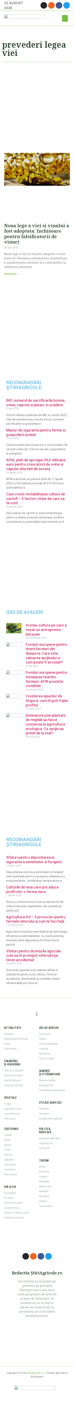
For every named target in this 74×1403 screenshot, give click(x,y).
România (9, 1034)
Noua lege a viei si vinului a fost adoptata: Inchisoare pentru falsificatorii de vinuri (36, 233)
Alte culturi (10, 1118)
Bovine (7, 1144)
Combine (44, 1113)
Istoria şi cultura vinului (16, 1212)
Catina (42, 1038)
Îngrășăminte (46, 1085)
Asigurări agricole (13, 1085)
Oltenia (43, 1201)
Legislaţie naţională (49, 1138)
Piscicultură (10, 1174)
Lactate (8, 1135)
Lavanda (43, 1048)
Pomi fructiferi (46, 1058)
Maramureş (45, 1186)
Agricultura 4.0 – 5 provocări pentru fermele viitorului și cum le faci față (36, 919)
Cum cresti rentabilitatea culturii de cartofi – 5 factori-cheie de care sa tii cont (35, 498)
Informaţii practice (14, 1217)
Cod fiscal (44, 1148)
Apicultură (9, 1164)
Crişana (43, 1176)
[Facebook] (59, 5)
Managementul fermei (16, 1038)
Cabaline (8, 1159)
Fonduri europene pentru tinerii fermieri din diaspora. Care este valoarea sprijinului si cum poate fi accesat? (46, 653)
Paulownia (44, 1053)
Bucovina (44, 1171)
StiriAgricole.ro (35, 1373)
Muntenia (44, 1196)
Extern (7, 1043)
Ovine (7, 1149)
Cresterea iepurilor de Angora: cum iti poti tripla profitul (47, 700)
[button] (65, 18)
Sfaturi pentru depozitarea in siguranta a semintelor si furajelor (34, 859)
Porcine (8, 1154)
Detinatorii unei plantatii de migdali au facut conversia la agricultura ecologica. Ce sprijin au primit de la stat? (45, 724)
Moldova (43, 1191)
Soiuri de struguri (13, 1202)
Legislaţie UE (46, 1143)
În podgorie (10, 1193)
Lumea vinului (11, 1207)
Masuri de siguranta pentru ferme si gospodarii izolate (35, 432)
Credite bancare (12, 1080)
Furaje (7, 1103)
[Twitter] (66, 5)
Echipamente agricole (50, 1118)
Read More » (11, 273)
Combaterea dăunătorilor (52, 1090)
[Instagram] (43, 5)
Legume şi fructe (13, 1108)
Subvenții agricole (13, 1070)
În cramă (9, 1197)
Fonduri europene (13, 1075)
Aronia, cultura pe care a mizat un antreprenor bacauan (46, 629)
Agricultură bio (12, 1113)
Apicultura (44, 1034)
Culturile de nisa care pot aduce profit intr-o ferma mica (32, 889)
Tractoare (44, 1108)
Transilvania (45, 1206)
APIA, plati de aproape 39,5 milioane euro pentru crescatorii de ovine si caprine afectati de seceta (36, 464)
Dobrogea (44, 1181)
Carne (7, 1140)
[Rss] (51, 5)
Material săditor (47, 1080)
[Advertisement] (37, 106)
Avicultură (9, 1169)
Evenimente (10, 1048)
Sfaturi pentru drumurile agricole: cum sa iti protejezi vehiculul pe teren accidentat (33, 955)
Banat (42, 1166)
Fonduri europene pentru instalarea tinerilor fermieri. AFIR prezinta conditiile (46, 679)
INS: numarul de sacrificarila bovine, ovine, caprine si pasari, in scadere (35, 402)
